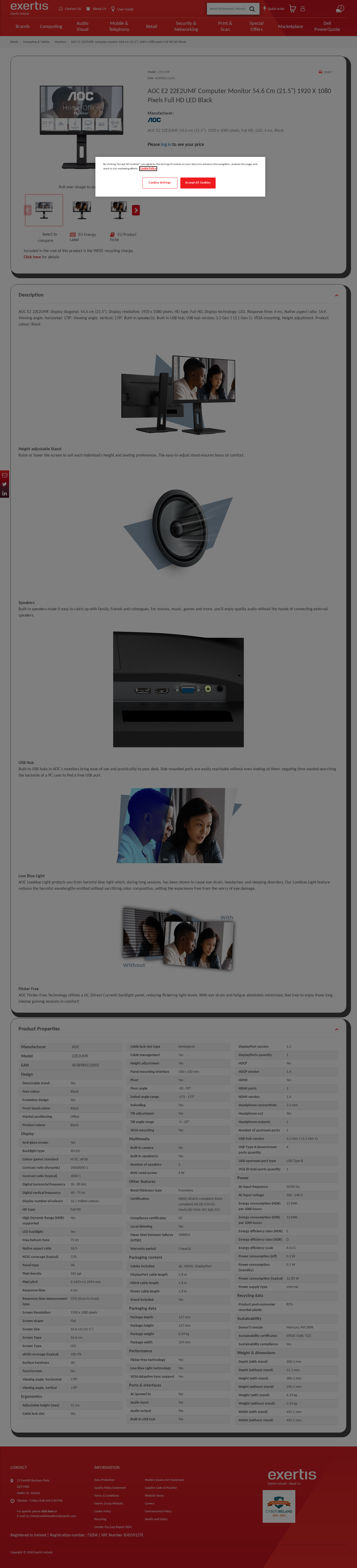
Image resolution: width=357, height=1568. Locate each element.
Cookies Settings (160, 182)
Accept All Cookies (197, 182)
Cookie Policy (148, 168)
